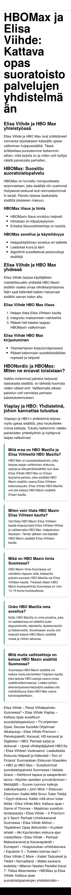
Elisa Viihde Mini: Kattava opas (38, 803)
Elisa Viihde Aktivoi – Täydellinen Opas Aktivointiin (29, 825)
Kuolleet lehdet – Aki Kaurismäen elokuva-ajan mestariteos (33, 832)
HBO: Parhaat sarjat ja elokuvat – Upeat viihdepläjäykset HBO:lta (35, 743)
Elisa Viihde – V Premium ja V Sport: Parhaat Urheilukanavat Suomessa (34, 817)
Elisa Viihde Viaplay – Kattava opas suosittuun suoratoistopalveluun (31, 717)
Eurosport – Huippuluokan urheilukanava (35, 846)
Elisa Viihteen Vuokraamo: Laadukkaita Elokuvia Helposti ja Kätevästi (34, 753)
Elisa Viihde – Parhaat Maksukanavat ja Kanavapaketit (31, 839)
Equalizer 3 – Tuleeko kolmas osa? (32, 851)
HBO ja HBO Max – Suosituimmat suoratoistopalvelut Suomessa (30, 767)
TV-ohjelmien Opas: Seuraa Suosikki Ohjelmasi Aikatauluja (31, 726)
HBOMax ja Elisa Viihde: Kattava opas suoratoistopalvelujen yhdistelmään (34, 875)
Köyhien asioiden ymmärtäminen (40, 779)
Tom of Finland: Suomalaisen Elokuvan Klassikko (35, 758)
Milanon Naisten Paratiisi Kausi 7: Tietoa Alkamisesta (35, 868)
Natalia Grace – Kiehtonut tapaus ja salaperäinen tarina (35, 774)
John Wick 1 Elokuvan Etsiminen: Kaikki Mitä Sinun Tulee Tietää (35, 791)
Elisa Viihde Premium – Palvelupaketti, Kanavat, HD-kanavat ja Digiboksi (33, 736)
